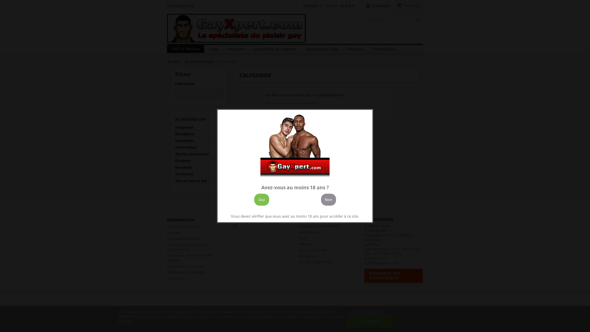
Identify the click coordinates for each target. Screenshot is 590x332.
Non (328, 199)
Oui (262, 199)
